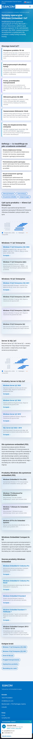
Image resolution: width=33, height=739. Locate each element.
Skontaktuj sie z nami (10, 668)
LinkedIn (4, 707)
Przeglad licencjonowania (11, 660)
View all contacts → (7, 736)
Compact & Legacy (24, 197)
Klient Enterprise (8, 193)
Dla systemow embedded (9, 197)
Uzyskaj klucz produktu (10, 664)
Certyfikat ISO (6, 718)
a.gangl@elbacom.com (8, 730)
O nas (3, 715)
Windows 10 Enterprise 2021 (14, 651)
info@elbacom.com (7, 701)
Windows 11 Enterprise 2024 (14, 647)
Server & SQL (21, 193)
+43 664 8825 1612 (7, 733)
